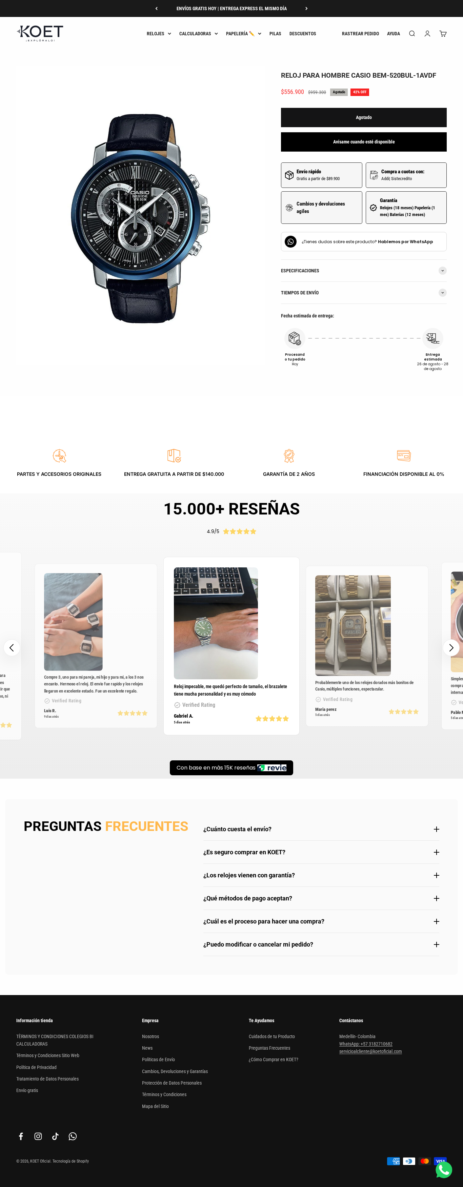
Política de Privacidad (36, 1067)
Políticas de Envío (158, 1059)
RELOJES (155, 33)
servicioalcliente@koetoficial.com (370, 1051)
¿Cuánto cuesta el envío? (237, 829)
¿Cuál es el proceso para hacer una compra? (263, 921)
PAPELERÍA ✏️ (240, 33)
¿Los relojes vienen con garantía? (249, 875)
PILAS (275, 33)
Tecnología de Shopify (71, 1161)
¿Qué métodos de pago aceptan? (247, 898)
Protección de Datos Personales (172, 1083)
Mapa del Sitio (155, 1106)
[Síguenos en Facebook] (20, 1136)
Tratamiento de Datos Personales (47, 1079)
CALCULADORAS (195, 33)
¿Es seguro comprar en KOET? (244, 852)
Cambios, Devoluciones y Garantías (175, 1071)
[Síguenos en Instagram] (38, 1136)
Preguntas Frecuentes (269, 1048)
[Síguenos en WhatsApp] (72, 1136)
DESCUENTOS (302, 33)
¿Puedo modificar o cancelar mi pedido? (258, 944)
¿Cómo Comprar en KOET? (273, 1059)
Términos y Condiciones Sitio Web (47, 1055)
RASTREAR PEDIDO (360, 33)
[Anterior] (156, 8)
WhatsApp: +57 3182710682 (365, 1044)
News (147, 1048)
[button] (451, 647)
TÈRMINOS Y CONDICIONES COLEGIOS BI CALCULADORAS (55, 1040)
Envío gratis (27, 1090)
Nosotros (150, 1036)
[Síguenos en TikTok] (55, 1136)
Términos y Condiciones (164, 1094)
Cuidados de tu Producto (272, 1036)
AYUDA (393, 33)
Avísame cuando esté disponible (364, 141)
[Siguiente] (306, 8)
